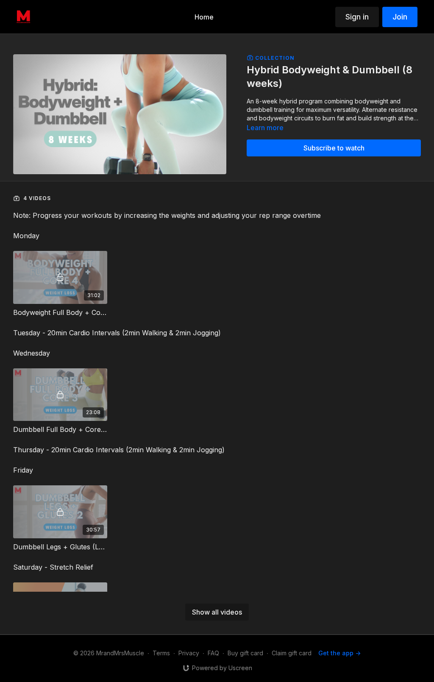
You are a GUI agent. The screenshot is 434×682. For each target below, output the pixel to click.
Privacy (188, 653)
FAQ (213, 653)
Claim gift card (292, 653)
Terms (161, 653)
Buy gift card (245, 653)
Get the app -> (339, 653)
